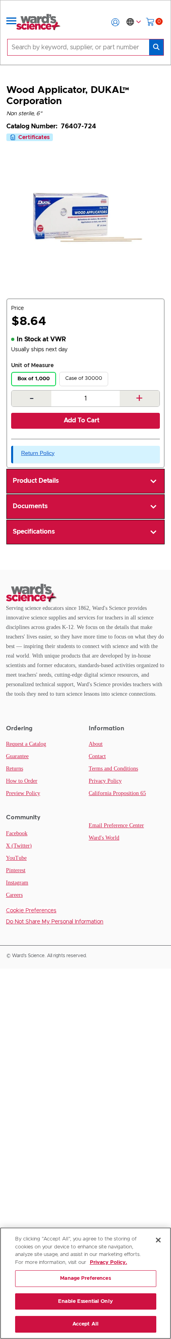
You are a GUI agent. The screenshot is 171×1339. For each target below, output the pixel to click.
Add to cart (81, 420)
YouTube (16, 858)
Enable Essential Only (85, 1301)
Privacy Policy (105, 781)
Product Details (36, 481)
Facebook (16, 833)
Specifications (34, 531)
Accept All (85, 1324)
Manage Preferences (85, 1278)
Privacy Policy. (108, 1262)
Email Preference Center (116, 825)
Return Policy (37, 453)
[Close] (158, 1240)
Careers (14, 895)
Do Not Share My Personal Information (54, 922)
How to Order (21, 781)
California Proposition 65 (117, 793)
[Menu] (11, 22)
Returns (14, 769)
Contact (97, 756)
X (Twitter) (19, 846)
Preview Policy (23, 793)
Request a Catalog (26, 744)
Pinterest (15, 870)
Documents (30, 506)
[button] (115, 22)
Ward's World (104, 838)
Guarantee (17, 756)
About (96, 744)
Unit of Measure (32, 365)
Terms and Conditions (113, 769)
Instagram (17, 883)
